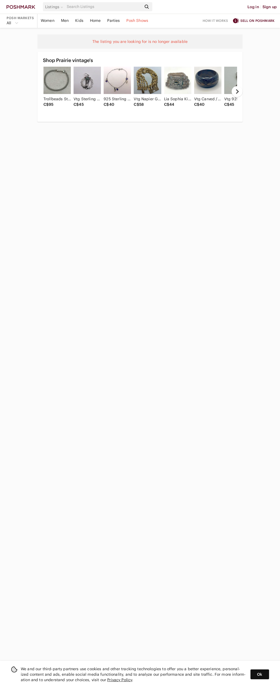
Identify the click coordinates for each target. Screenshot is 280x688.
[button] (55, 7)
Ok (259, 674)
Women (47, 20)
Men (65, 20)
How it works (215, 21)
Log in (253, 6)
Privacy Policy (119, 679)
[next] (237, 91)
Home (95, 20)
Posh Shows (137, 20)
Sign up (269, 6)
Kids (79, 20)
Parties (113, 20)
